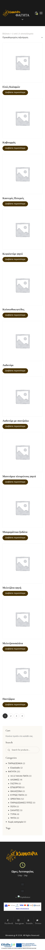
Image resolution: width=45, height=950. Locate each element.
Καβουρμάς (9, 142)
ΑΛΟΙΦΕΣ (14, 780)
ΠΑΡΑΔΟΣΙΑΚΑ (15, 763)
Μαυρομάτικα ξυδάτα (14, 532)
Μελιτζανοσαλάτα (12, 643)
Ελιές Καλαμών (11, 86)
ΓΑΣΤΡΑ (14, 784)
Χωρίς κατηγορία (15, 822)
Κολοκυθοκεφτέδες (13, 309)
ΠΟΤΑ (13, 807)
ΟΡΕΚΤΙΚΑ (15, 799)
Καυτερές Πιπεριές (13, 198)
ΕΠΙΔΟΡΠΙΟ (16, 787)
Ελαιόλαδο (15, 768)
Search (9, 750)
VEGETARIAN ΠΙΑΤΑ (19, 776)
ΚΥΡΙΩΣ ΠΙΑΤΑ (17, 795)
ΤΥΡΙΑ (13, 814)
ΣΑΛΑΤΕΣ (15, 810)
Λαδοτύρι (8, 365)
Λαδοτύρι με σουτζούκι (15, 420)
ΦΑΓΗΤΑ (12, 771)
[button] (41, 13)
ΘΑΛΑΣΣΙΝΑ (16, 791)
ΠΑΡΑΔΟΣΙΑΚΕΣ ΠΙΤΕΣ (21, 803)
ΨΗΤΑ (13, 818)
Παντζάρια (8, 699)
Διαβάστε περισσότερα (15, 92)
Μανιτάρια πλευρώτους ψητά (19, 476)
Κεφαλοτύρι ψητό (12, 253)
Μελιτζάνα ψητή (11, 587)
